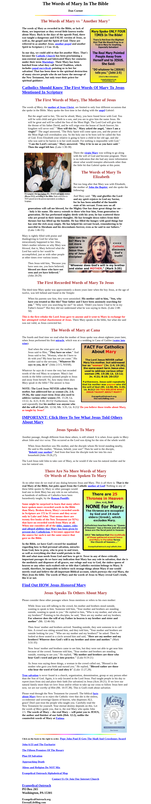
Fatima (60, 718)
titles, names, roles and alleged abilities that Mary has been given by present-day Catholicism (50, 528)
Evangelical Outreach (36, 785)
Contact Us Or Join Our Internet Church (75, 778)
